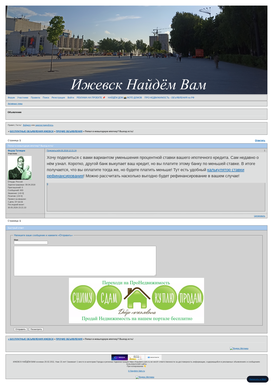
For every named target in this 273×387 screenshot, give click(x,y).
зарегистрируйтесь (44, 125)
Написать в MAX (257, 379)
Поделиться (52, 150)
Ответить (260, 140)
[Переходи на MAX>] (119, 359)
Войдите (27, 125)
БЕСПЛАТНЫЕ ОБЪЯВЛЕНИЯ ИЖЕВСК (31, 131)
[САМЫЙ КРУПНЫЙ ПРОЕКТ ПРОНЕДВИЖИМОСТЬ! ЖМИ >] (136, 322)
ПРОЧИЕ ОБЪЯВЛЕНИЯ (69, 131)
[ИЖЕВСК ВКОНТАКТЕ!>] (153, 359)
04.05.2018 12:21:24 (67, 150)
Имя (16, 240)
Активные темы (15, 103)
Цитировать (259, 216)
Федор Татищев (16, 150)
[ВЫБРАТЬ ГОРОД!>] (136, 359)
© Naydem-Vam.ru (136, 371)
